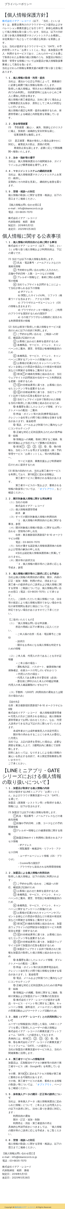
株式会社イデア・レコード (16, 20)
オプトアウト (47, 488)
